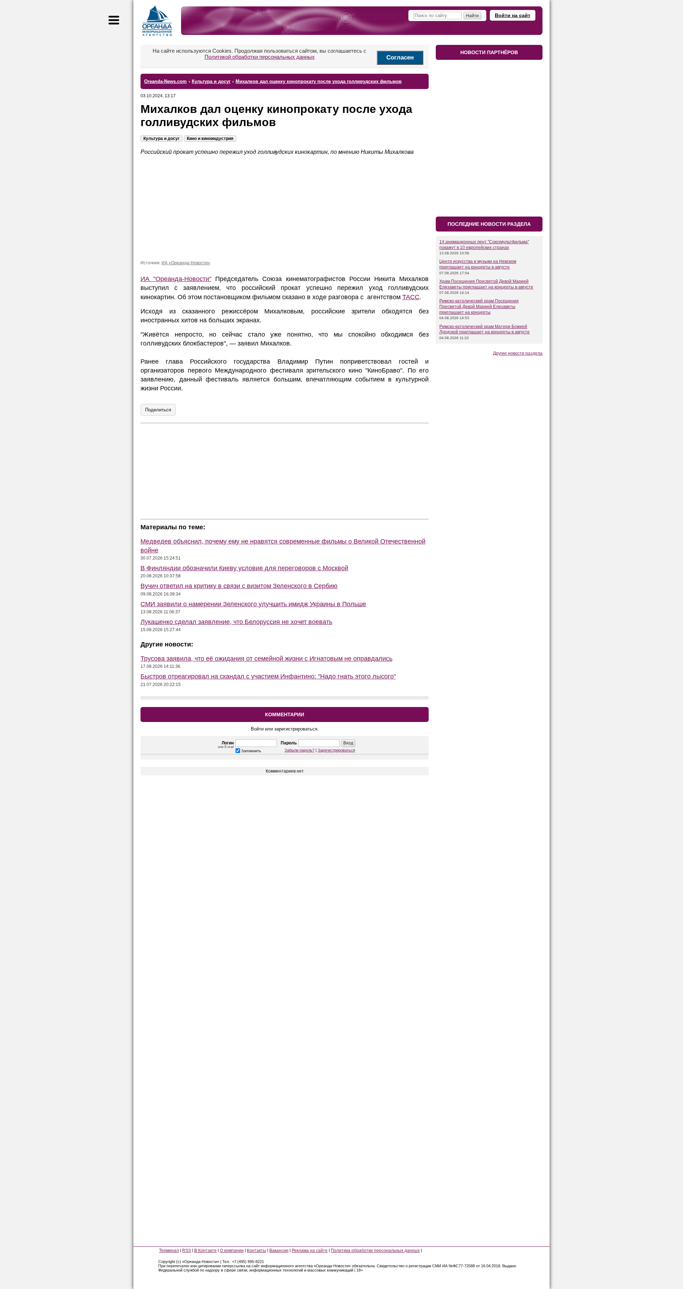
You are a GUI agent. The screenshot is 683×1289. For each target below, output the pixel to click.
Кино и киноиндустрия (210, 138)
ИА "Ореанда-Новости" (176, 278)
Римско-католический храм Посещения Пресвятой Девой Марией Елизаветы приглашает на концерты (479, 306)
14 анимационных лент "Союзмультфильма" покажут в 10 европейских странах (484, 244)
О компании (232, 1250)
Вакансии (278, 1250)
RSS (186, 1250)
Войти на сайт (512, 15)
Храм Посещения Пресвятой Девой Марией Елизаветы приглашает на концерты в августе (486, 284)
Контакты (256, 1250)
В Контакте (205, 1250)
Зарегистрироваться (336, 750)
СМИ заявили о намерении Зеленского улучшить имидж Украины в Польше (253, 604)
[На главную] (157, 20)
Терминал (169, 1250)
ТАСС (410, 297)
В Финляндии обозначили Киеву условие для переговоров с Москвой (244, 568)
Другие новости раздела (517, 353)
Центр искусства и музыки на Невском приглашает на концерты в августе (477, 264)
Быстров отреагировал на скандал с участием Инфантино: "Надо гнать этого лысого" (268, 676)
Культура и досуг (161, 138)
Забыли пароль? (299, 750)
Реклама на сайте (310, 1250)
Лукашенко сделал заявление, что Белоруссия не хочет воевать (236, 621)
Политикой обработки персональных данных (260, 57)
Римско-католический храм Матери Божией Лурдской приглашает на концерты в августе (484, 329)
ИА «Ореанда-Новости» (186, 262)
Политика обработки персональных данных (375, 1250)
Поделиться (158, 409)
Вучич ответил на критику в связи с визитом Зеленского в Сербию (239, 585)
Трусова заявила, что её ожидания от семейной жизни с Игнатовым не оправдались (266, 658)
